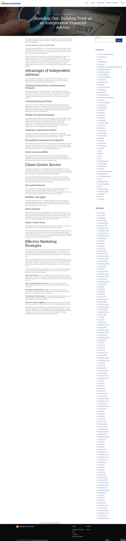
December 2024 (103, 256)
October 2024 (102, 261)
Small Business (103, 161)
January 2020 (102, 327)
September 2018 (103, 360)
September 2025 (103, 236)
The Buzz (101, 169)
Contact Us (75, 534)
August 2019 (102, 340)
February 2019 (103, 353)
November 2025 (103, 231)
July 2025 (101, 241)
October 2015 (102, 434)
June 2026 (101, 213)
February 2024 (103, 271)
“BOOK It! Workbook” (77, 536)
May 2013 (101, 500)
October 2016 (102, 404)
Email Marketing (103, 95)
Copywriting (102, 80)
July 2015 (101, 442)
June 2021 (101, 320)
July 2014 (101, 465)
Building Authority (104, 69)
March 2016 (102, 421)
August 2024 (102, 266)
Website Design (103, 191)
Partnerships (102, 135)
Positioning (102, 143)
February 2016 (103, 424)
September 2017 (103, 378)
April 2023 (101, 294)
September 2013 (103, 490)
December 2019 (103, 330)
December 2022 (103, 304)
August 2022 (102, 314)
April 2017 (101, 388)
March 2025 (102, 251)
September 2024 (103, 264)
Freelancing (102, 105)
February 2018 (103, 370)
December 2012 (103, 510)
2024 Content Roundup (106, 54)
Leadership (102, 120)
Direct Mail (102, 92)
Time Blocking (103, 174)
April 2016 (101, 419)
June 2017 (101, 383)
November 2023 (103, 276)
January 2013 (102, 508)
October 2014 (102, 459)
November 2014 (103, 457)
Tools (100, 179)
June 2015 (101, 444)
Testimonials (102, 166)
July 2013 (101, 495)
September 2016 (103, 406)
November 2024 (103, 259)
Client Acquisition (104, 72)
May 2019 (101, 348)
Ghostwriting (102, 108)
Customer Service (104, 87)
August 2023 (102, 284)
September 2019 (103, 337)
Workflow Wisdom (26, 526)
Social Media (102, 163)
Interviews (101, 118)
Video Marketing (103, 184)
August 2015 (102, 439)
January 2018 (102, 373)
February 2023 (103, 299)
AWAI (100, 59)
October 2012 (102, 515)
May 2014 (101, 470)
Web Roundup (103, 189)
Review (100, 153)
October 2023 (102, 279)
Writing (100, 197)
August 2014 (102, 462)
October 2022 (102, 309)
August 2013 (102, 493)
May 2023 (101, 292)
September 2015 (103, 437)
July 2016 (101, 411)
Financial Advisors (104, 102)
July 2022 (101, 317)
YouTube (101, 199)
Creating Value (103, 82)
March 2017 (102, 391)
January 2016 (102, 426)
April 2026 (101, 218)
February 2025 (103, 253)
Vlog (99, 186)
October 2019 (102, 335)
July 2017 (101, 381)
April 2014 (101, 472)
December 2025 (103, 228)
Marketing (101, 125)
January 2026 (102, 225)
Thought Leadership (105, 171)
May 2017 (101, 386)
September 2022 (103, 312)
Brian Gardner (44, 540)
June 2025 (101, 243)
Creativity (101, 85)
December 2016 (103, 398)
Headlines (101, 113)
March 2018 (102, 368)
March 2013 (102, 503)
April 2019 (101, 350)
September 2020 (103, 325)
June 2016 (101, 414)
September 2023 (103, 281)
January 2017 (102, 396)
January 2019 (102, 355)
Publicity (101, 148)
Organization (102, 133)
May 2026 (101, 215)
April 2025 (101, 248)
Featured (101, 100)
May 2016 (101, 416)
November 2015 (103, 431)
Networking (102, 130)
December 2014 (103, 454)
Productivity (102, 146)
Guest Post (102, 110)
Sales (100, 156)
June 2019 (101, 345)
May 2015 (101, 447)
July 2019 (101, 342)
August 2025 (102, 238)
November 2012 (103, 513)
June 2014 (101, 467)
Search (97, 37)
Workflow (101, 194)
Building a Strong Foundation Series (110, 67)
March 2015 (102, 449)
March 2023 (102, 297)
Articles (88, 529)
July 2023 (101, 287)
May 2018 (101, 363)
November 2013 (103, 485)
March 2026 (102, 220)
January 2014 (102, 480)
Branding (101, 64)
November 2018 (103, 358)
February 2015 (103, 452)
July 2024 (101, 269)
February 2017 (103, 393)
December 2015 (103, 429)
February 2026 (103, 223)
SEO (99, 158)
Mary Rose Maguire (69, 14)
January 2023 (102, 302)
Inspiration (102, 115)
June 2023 (101, 289)
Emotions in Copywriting (106, 97)
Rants (100, 151)
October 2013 (102, 487)
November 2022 (103, 307)
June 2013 (101, 498)
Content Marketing (104, 77)
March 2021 (102, 322)
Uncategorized (103, 181)
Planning (101, 138)
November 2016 (103, 401)
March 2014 (102, 475)
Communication (103, 74)
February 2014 (103, 477)
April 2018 (101, 365)
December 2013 (103, 482)
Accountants (102, 57)
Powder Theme (35, 540)
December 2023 (103, 274)
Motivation (101, 128)
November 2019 (103, 332)
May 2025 (101, 246)
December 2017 (103, 376)
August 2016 (102, 409)
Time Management (104, 176)
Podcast (101, 141)
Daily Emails (102, 90)
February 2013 (103, 505)
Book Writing (102, 62)
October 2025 (102, 233)
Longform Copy (103, 123)
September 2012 (103, 518)
